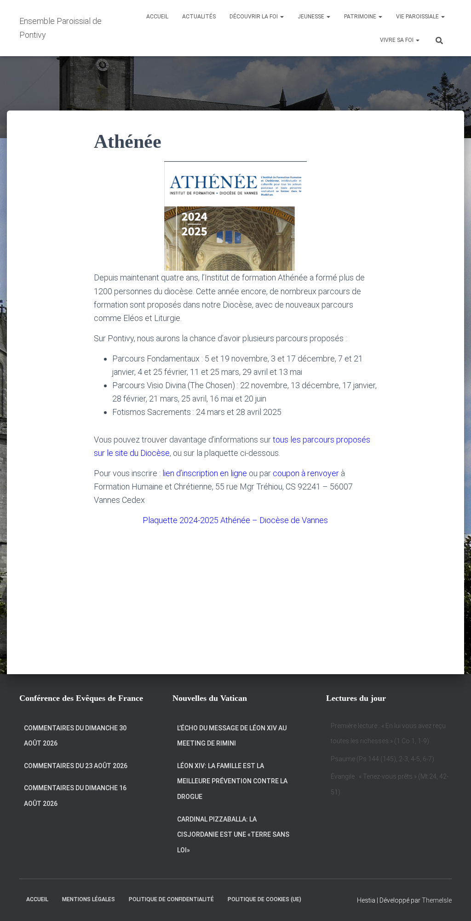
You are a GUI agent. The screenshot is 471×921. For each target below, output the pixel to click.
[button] (281, 16)
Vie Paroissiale (418, 16)
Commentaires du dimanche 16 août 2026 (75, 795)
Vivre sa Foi (397, 40)
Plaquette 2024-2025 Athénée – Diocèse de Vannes (235, 520)
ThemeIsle (437, 900)
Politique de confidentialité (171, 899)
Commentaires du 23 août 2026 (75, 765)
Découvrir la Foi (254, 16)
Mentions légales (88, 899)
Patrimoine (361, 16)
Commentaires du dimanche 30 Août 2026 (75, 735)
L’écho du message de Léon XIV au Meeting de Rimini (232, 735)
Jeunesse (312, 16)
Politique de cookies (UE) (264, 899)
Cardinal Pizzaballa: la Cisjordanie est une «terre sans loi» (233, 835)
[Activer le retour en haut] (453, 902)
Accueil (157, 16)
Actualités (199, 16)
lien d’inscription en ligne (204, 473)
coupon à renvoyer (306, 473)
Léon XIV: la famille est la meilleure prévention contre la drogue (232, 781)
